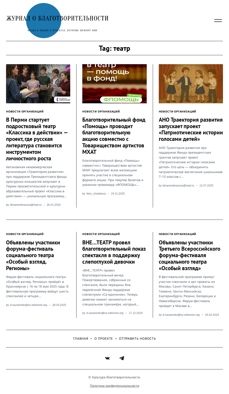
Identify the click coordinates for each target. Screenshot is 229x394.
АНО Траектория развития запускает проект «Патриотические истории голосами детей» (191, 129)
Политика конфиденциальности (114, 385)
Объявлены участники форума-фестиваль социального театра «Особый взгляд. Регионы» (33, 255)
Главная (80, 338)
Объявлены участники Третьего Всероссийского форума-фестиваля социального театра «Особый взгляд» (189, 255)
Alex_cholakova (96, 193)
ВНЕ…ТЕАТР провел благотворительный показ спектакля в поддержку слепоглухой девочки (114, 252)
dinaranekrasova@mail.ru (26, 204)
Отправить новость (137, 338)
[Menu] (218, 20)
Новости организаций (25, 111)
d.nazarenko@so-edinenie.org (28, 304)
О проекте (103, 338)
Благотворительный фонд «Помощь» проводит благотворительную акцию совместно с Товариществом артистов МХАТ (113, 135)
